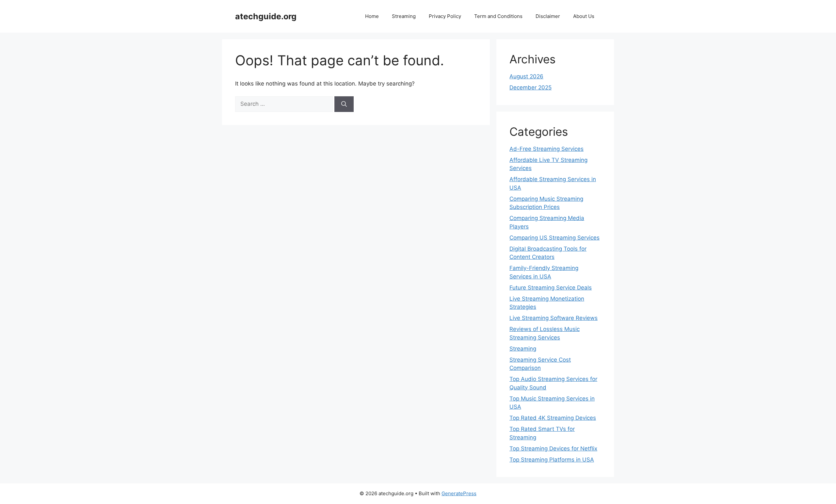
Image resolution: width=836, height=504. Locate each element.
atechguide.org (266, 16)
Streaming (404, 16)
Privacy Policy (445, 16)
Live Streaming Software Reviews (553, 318)
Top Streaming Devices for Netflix (553, 448)
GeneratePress (459, 493)
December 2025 (530, 87)
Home (372, 16)
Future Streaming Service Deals (550, 287)
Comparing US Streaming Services (554, 237)
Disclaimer (548, 16)
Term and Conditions (498, 16)
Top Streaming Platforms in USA (551, 459)
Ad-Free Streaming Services (546, 149)
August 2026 (526, 76)
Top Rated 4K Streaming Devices (552, 418)
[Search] (344, 104)
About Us (583, 16)
